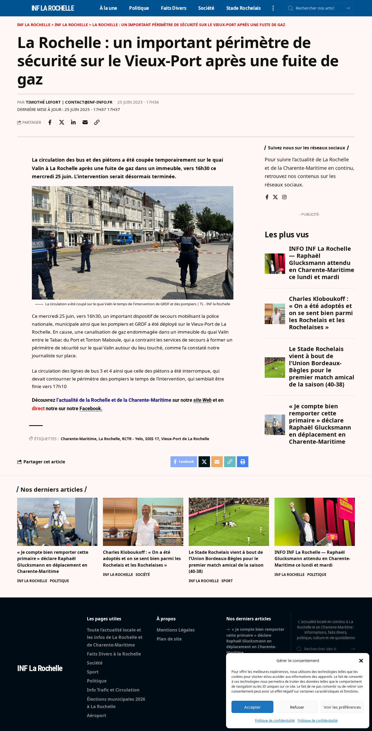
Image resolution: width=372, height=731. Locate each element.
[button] (361, 660)
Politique (59, 580)
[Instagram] (284, 197)
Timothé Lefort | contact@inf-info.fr (69, 102)
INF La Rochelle (32, 580)
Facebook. (91, 408)
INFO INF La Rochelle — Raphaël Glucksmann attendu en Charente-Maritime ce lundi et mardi (312, 558)
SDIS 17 (152, 438)
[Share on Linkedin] (73, 122)
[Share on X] (61, 122)
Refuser (297, 707)
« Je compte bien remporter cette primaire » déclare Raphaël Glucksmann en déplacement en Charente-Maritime (52, 561)
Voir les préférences (342, 707)
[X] (275, 197)
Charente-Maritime (78, 438)
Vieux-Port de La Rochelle (185, 438)
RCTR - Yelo (132, 438)
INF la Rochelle (52, 8)
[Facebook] (267, 197)
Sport (227, 580)
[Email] (85, 122)
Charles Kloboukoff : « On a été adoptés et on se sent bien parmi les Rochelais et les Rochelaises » (142, 558)
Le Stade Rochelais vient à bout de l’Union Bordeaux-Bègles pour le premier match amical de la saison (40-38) (226, 561)
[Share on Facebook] (49, 122)
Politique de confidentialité (275, 720)
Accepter (252, 707)
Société (143, 574)
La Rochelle (109, 438)
